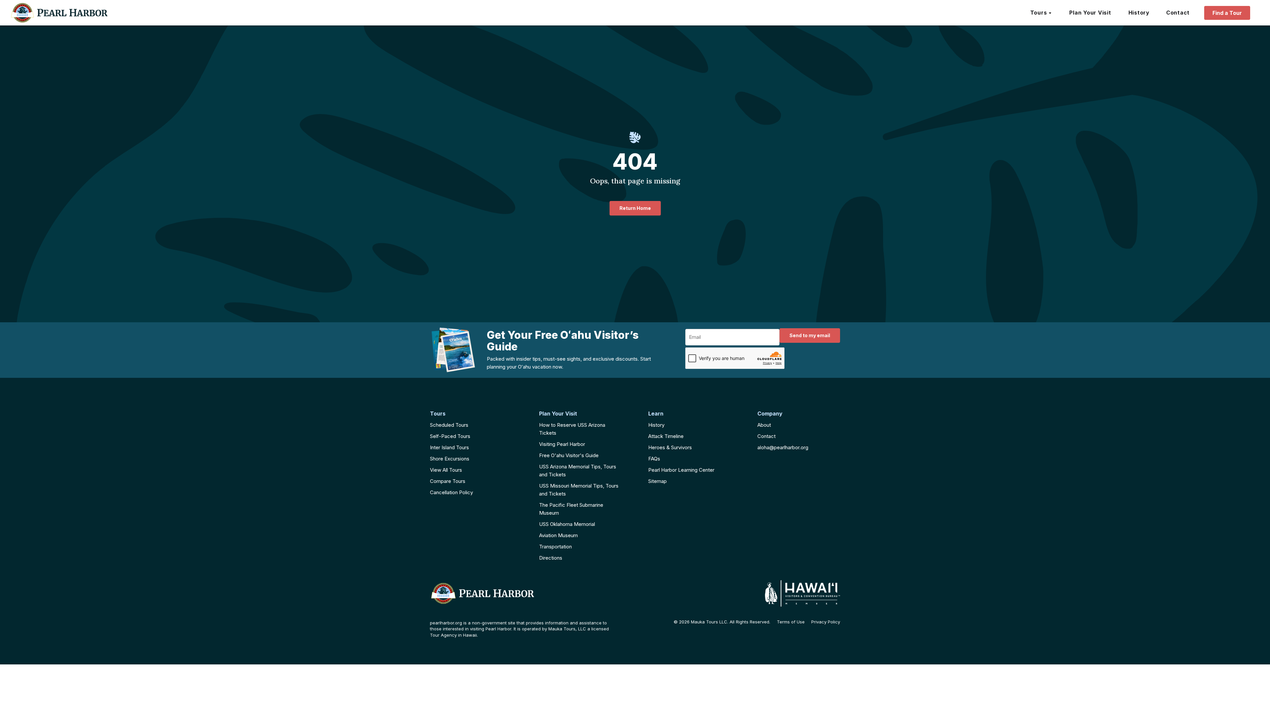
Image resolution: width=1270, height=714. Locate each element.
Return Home (635, 208)
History (656, 425)
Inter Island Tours (449, 447)
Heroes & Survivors (670, 447)
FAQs (654, 459)
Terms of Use (791, 622)
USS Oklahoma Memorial (567, 524)
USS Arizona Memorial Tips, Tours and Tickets (577, 470)
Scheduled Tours (449, 425)
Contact (766, 436)
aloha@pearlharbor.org (782, 447)
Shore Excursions (449, 459)
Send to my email (809, 335)
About (764, 425)
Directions (550, 558)
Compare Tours (447, 481)
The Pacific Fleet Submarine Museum (571, 509)
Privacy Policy (825, 622)
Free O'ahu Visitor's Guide (569, 455)
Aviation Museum (558, 535)
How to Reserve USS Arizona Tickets (572, 429)
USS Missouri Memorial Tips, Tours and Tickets (578, 490)
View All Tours (446, 470)
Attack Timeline (666, 436)
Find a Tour (1227, 13)
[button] (1041, 13)
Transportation (555, 546)
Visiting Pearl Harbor (562, 444)
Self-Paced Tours (450, 436)
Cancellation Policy (451, 492)
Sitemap (657, 481)
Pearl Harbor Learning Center (681, 470)
